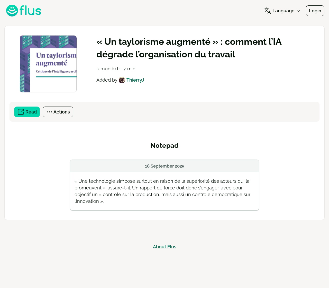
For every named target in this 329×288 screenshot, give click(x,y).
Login (315, 10)
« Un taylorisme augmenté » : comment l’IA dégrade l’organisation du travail (188, 47)
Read (32, 113)
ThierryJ (135, 80)
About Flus (164, 246)
